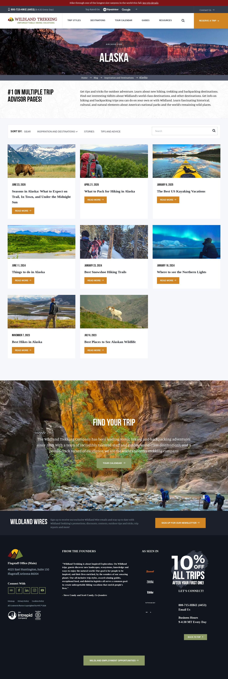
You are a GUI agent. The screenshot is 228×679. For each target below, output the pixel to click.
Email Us (184, 609)
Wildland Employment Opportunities (113, 660)
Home (84, 77)
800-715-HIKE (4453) (22, 9)
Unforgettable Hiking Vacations (36, 23)
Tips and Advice (111, 131)
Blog (96, 77)
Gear (27, 131)
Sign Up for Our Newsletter (179, 523)
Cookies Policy (38, 601)
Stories (89, 131)
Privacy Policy (23, 601)
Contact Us (205, 9)
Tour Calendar (112, 463)
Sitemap (11, 601)
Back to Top (194, 637)
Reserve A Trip (207, 21)
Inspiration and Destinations (119, 77)
